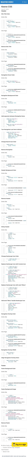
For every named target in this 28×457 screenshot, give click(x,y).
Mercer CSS (6, 451)
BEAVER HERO (7, 2)
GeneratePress (22, 456)
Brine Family (6, 445)
